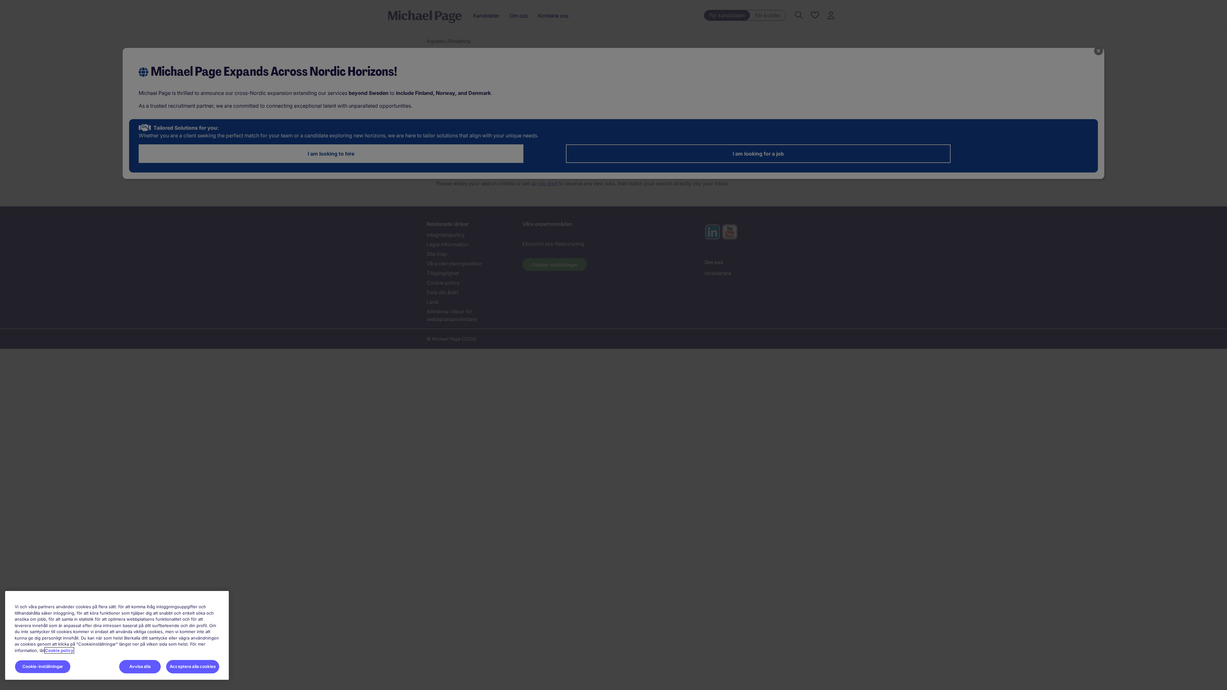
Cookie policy (59, 650)
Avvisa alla (139, 666)
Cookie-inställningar (42, 666)
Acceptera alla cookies (193, 666)
